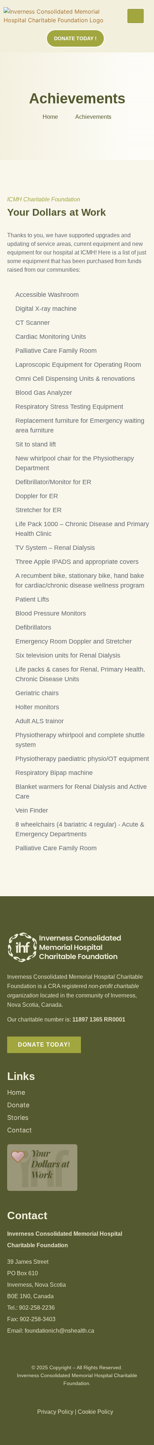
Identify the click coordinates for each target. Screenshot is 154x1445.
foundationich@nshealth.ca (59, 1331)
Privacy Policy (55, 1412)
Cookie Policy (95, 1412)
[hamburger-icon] (135, 16)
